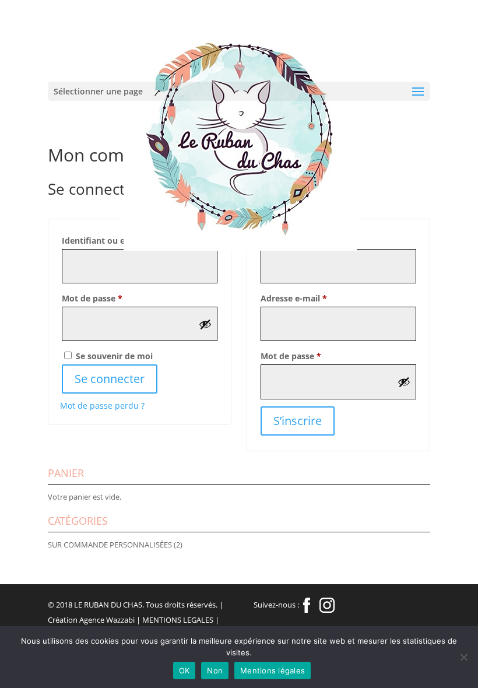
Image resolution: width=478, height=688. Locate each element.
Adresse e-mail (316, 298)
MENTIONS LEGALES (177, 620)
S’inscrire (297, 421)
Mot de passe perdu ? (102, 405)
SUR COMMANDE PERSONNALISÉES (110, 544)
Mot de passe (114, 298)
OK (184, 670)
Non (215, 670)
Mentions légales (272, 670)
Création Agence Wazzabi (91, 620)
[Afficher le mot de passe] (205, 324)
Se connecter (110, 379)
